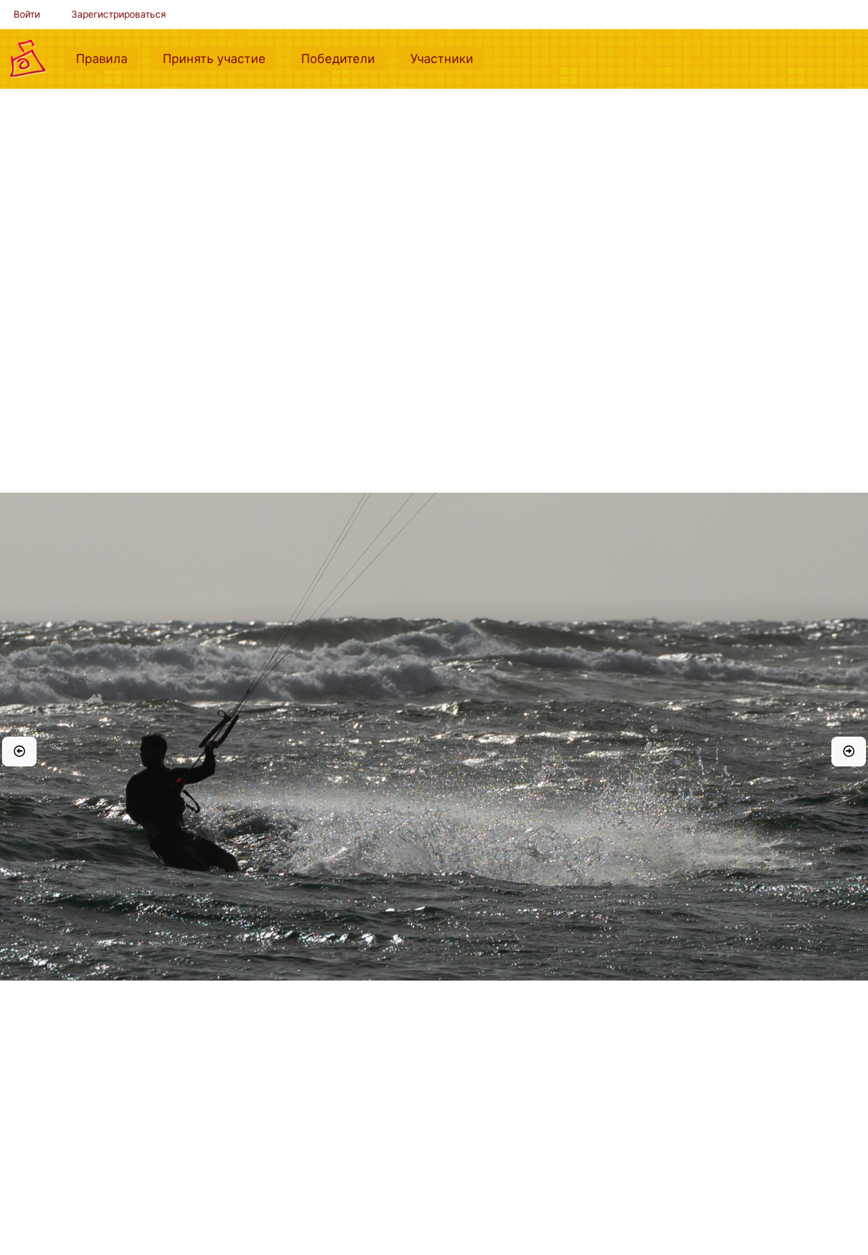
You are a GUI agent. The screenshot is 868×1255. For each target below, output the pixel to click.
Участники (447, 58)
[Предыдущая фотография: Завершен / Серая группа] (19, 751)
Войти (27, 14)
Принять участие (220, 58)
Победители (343, 58)
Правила (107, 58)
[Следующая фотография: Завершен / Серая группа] (848, 751)
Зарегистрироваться (118, 14)
